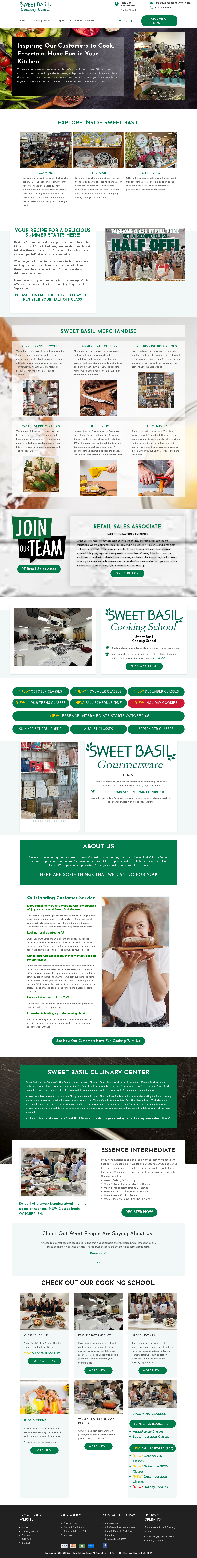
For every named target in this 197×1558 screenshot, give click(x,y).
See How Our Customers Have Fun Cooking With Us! (98, 1041)
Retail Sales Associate (127, 527)
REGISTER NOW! (139, 1212)
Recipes (60, 21)
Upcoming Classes (158, 21)
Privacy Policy (70, 1523)
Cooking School (41, 21)
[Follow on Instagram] (125, 20)
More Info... (98, 1370)
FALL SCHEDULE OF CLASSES (46, 1353)
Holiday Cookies (150, 1487)
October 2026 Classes (148, 1458)
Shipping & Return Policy (76, 1531)
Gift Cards (76, 21)
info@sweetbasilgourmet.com (173, 2)
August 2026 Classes (148, 1431)
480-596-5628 (158, 658)
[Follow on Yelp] (131, 20)
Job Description (126, 573)
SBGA (149, 1553)
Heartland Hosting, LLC (134, 1553)
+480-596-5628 (164, 7)
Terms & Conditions (74, 1527)
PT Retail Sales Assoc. (39, 569)
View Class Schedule (144, 666)
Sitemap (68, 1535)
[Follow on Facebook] (120, 20)
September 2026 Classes (151, 1437)
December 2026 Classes (150, 1479)
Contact (89, 21)
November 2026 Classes (150, 1469)
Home (23, 21)
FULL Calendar (43, 1361)
